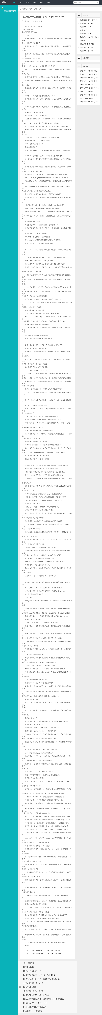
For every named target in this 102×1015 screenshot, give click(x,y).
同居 (48, 2)
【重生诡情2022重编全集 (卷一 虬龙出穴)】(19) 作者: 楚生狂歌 (43, 999)
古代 (20, 2)
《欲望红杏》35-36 (85, 27)
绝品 (41, 2)
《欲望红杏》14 (84, 40)
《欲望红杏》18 (84, 30)
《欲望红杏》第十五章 (86, 23)
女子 (40, 9)
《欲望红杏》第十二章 (86, 51)
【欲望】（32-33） (29, 967)
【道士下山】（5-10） (30, 987)
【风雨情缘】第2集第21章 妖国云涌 (34, 1007)
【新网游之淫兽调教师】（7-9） (33, 971)
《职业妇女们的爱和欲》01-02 (88, 44)
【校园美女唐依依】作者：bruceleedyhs (36, 1003)
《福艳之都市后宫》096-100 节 (33, 983)
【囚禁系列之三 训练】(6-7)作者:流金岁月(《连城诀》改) (41, 979)
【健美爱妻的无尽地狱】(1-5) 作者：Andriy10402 (39, 975)
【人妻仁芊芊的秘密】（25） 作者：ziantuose (45, 953)
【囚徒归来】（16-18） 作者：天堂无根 (36, 995)
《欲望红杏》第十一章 (86, 47)
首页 (35, 9)
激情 (13, 2)
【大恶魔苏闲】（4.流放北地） (33, 1011)
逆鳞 (4, 2)
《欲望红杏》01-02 (85, 33)
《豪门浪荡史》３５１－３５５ (33, 991)
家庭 (27, 2)
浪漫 (34, 2)
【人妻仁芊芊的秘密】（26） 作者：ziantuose (45, 950)
